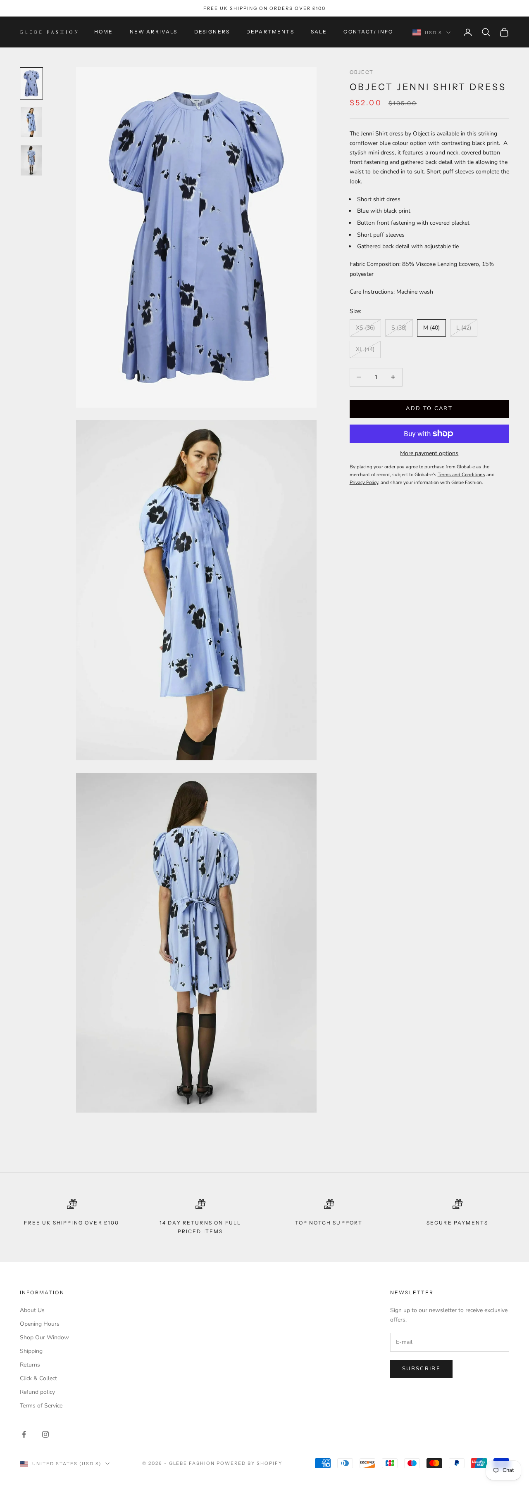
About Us (32, 1310)
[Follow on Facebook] (24, 1434)
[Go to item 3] (31, 160)
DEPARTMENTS (270, 32)
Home (103, 32)
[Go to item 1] (31, 83)
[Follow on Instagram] (45, 1434)
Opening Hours (40, 1324)
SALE (319, 32)
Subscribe (421, 1368)
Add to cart (429, 408)
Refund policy (37, 1392)
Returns (30, 1365)
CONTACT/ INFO (368, 32)
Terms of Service (41, 1406)
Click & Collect (38, 1378)
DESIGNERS (212, 32)
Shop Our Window (44, 1337)
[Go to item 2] (31, 122)
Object (362, 72)
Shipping (31, 1351)
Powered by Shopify (249, 1463)
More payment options (429, 453)
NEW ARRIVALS (154, 32)
